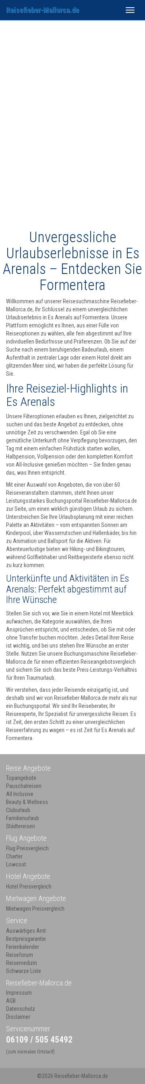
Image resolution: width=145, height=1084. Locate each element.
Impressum (19, 992)
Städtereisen (20, 826)
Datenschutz (20, 1009)
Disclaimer (18, 1017)
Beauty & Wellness (27, 802)
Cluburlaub (18, 810)
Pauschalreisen (23, 786)
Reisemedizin (21, 963)
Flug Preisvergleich (27, 848)
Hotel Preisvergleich (29, 886)
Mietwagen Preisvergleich (35, 908)
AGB (11, 1001)
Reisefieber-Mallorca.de (42, 10)
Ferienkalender (22, 947)
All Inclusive (19, 794)
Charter (14, 856)
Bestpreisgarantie (26, 939)
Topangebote (21, 778)
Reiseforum (19, 955)
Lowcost (16, 864)
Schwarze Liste (23, 971)
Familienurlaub (22, 818)
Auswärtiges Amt (26, 931)
